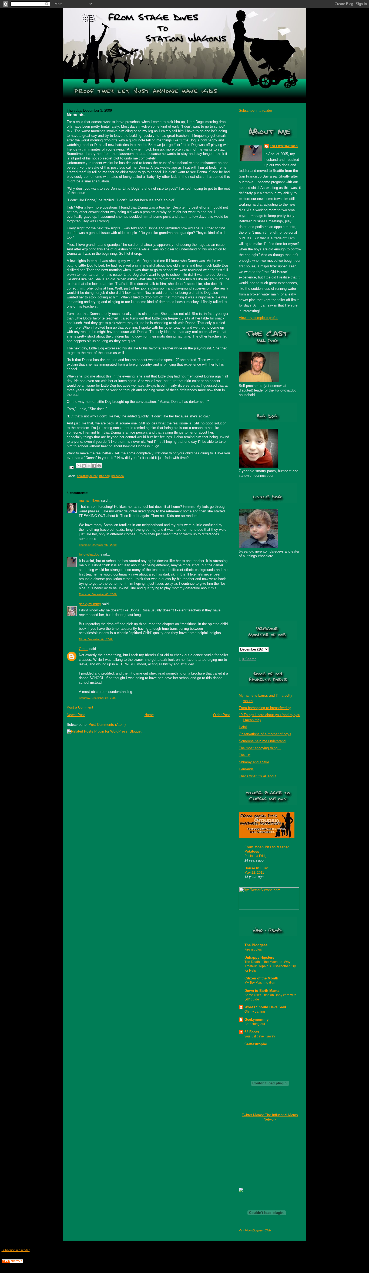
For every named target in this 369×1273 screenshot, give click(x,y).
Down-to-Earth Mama (261, 991)
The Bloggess (255, 945)
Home (149, 715)
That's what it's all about (257, 776)
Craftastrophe (255, 1044)
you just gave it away (259, 1036)
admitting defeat (87, 476)
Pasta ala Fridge (256, 856)
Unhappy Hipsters (259, 957)
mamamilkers (89, 500)
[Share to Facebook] (94, 465)
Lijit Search (247, 659)
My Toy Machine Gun (259, 983)
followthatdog (89, 554)
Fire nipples (253, 949)
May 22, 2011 (254, 872)
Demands (246, 769)
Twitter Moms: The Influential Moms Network (270, 1117)
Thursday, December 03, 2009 (98, 544)
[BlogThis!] (83, 465)
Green (83, 649)
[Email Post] (71, 467)
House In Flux (256, 868)
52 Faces (251, 1032)
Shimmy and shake (254, 762)
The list (244, 755)
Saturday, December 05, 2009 (97, 697)
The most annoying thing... (260, 748)
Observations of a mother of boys (265, 734)
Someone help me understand (262, 741)
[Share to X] (89, 465)
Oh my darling (254, 1011)
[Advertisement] (266, 1154)
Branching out (254, 1024)
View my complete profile (258, 318)
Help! (243, 727)
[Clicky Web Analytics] (12, 1262)
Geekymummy (256, 1019)
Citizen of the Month (261, 978)
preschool (117, 476)
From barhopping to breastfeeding (265, 708)
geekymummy (90, 604)
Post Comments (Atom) (107, 725)
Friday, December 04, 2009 (96, 639)
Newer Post (76, 715)
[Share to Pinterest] (99, 465)
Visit (255, 1230)
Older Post (221, 715)
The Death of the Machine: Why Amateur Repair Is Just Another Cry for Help (270, 966)
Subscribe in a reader (255, 110)
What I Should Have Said (265, 1007)
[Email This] (78, 465)
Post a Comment (80, 707)
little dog (104, 476)
